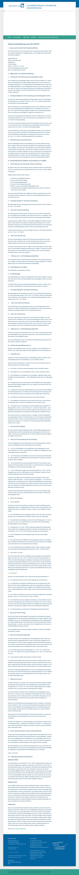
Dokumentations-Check (37, 850)
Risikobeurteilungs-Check (38, 852)
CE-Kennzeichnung (35, 840)
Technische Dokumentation (38, 842)
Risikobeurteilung (35, 844)
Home (10, 37)
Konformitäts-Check (36, 854)
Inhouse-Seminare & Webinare (48, 37)
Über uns (26, 37)
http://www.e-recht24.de (19, 828)
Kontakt (33, 37)
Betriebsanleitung (36, 845)
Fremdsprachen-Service (37, 855)
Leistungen (17, 37)
